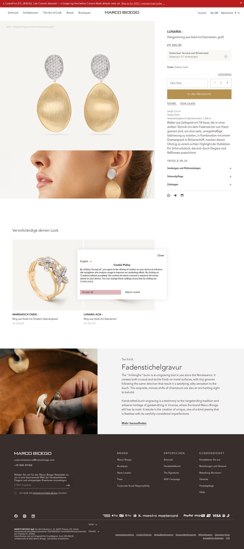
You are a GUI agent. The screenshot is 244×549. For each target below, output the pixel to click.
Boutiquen (122, 466)
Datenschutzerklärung (45, 493)
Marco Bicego (124, 460)
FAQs (202, 492)
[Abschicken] (68, 485)
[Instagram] (24, 516)
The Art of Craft (52, 13)
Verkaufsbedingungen (163, 535)
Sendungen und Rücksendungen (184, 168)
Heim (8, 27)
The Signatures (171, 473)
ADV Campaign (172, 479)
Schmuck (168, 460)
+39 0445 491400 (23, 465)
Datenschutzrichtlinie (124, 535)
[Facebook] (16, 516)
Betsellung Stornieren (210, 473)
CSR (228, 538)
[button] (86, 261)
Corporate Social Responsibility (133, 486)
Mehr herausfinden (134, 423)
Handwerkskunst (172, 466)
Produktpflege (206, 486)
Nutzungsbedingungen (186, 535)
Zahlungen (172, 184)
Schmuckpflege (175, 176)
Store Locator (187, 103)
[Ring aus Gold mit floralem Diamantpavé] (48, 275)
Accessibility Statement (213, 538)
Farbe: (170, 67)
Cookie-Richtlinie (144, 535)
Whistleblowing (205, 535)
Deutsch (92, 532)
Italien (91, 525)
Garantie (203, 479)
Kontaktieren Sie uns (209, 460)
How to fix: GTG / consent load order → (143, 3)
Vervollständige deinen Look (35, 230)
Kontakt (172, 103)
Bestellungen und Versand (212, 466)
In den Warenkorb (199, 94)
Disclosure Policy (222, 535)
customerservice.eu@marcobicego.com (34, 460)
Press (120, 479)
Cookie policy (86, 281)
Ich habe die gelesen (43, 493)
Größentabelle (224, 74)
